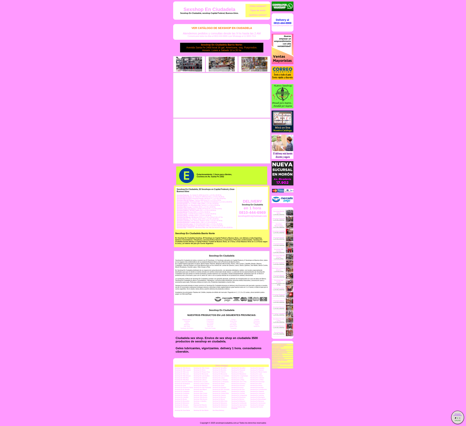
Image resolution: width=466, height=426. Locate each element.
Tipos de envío (258, 10)
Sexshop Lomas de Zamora (186, 209)
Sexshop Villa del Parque (185, 200)
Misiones (187, 325)
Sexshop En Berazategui (258, 399)
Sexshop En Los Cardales (221, 376)
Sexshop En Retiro (200, 370)
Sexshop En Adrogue (257, 405)
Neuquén (210, 325)
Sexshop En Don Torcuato (221, 389)
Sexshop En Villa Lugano (183, 370)
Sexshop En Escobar (257, 387)
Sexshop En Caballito (181, 397)
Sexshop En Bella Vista (220, 401)
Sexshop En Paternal (257, 370)
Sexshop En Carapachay (239, 395)
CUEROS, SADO (277, 354)
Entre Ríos (233, 321)
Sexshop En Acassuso (182, 407)
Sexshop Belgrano (183, 222)
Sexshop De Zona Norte (182, 410)
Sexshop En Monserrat (201, 374)
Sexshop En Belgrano (238, 401)
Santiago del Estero (186, 328)
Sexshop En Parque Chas (202, 372)
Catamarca (210, 319)
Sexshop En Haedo (219, 383)
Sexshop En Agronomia (239, 405)
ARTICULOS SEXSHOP (279, 344)
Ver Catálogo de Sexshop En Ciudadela (221, 28)
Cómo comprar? (258, 6)
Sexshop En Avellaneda (238, 403)
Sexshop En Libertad (200, 377)
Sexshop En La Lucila (201, 381)
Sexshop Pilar (181, 227)
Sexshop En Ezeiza (237, 387)
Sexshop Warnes (182, 219)
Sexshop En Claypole (257, 391)
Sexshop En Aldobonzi (220, 405)
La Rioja (233, 323)
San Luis (210, 326)
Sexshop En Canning (257, 395)
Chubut (256, 319)
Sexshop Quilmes (183, 210)
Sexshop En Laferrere (257, 377)
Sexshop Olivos (182, 215)
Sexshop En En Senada (182, 389)
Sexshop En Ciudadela (209, 9)
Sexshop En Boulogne (257, 397)
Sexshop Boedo (182, 203)
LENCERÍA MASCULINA (279, 352)
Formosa (257, 321)
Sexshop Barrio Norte (184, 197)
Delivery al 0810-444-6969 (282, 21)
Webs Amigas (221, 366)
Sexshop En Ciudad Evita (221, 393)
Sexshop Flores (182, 205)
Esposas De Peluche (200, 405)
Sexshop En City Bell (238, 393)
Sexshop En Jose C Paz (238, 381)
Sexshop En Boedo (181, 399)
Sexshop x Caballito (200, 401)
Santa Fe (257, 326)
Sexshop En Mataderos (238, 374)
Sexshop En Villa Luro (182, 372)
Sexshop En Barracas (257, 401)
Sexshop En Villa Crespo (201, 368)
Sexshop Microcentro (184, 198)
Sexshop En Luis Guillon (202, 376)
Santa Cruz (233, 326)
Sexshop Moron (182, 212)
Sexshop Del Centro (256, 407)
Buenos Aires (187, 319)
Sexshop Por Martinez (201, 385)
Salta (256, 325)
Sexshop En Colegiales (182, 391)
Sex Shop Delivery (218, 410)
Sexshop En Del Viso (238, 389)
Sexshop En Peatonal (238, 370)
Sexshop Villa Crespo (184, 207)
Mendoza (257, 323)
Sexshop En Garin (218, 385)
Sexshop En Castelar (181, 395)
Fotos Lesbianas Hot (200, 407)
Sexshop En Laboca (200, 379)
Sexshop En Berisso (237, 399)
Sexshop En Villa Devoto (182, 368)
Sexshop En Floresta (238, 385)
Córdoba (187, 321)
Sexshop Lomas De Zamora (183, 381)
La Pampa (210, 323)
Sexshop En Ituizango (257, 381)
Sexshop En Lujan (256, 374)
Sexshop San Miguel (200, 389)
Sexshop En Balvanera (182, 403)
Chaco (233, 319)
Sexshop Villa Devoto (200, 397)
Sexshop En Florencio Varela (184, 387)
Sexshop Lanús (182, 214)
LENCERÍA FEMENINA (279, 350)
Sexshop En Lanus (219, 377)
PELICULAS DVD (277, 356)
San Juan (187, 326)
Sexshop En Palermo (219, 372)
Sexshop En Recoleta (219, 370)
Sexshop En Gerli (180, 385)
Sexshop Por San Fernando (202, 387)
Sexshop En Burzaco (219, 397)
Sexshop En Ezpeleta (219, 387)
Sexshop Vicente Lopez (185, 224)
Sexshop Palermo (183, 195)
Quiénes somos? (258, 15)
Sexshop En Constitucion (258, 389)
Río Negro (233, 325)
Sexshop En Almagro (181, 405)
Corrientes (210, 321)
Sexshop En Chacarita (257, 393)
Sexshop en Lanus (237, 377)
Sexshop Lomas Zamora (201, 383)
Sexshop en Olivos (237, 372)
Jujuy (187, 323)
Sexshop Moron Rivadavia (186, 226)
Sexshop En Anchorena (257, 403)
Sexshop (196, 403)
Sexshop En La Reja (237, 379)
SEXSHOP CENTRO (278, 358)
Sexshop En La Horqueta (221, 381)
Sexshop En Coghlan (219, 391)
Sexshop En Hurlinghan (182, 383)
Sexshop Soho (198, 391)
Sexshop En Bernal (219, 399)
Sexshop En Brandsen (238, 397)
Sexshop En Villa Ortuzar (183, 376)
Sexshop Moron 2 (279, 326)
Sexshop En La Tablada (220, 379)
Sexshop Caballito (183, 202)
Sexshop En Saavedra (257, 368)
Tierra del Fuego (210, 328)
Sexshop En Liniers (256, 376)
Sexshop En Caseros (219, 395)
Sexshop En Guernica (238, 383)
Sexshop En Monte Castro (258, 372)
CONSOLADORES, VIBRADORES (278, 347)
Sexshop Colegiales (183, 221)
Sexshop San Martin (184, 217)
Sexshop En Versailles (220, 368)
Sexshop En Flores (256, 385)
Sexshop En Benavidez (182, 401)
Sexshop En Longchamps (239, 376)
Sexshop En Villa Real (182, 377)
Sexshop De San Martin (201, 410)
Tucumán (233, 328)
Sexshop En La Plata (256, 379)
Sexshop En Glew (256, 383)
